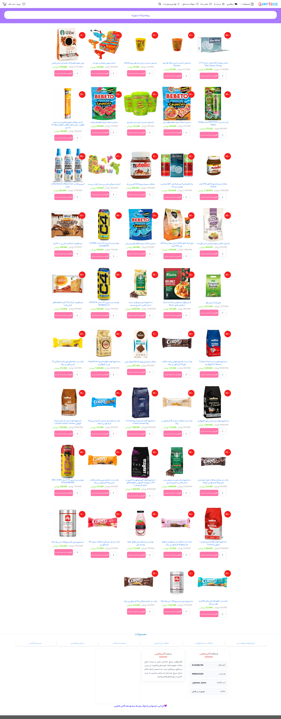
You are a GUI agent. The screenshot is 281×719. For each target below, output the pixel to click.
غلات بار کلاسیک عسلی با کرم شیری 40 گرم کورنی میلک (104, 422)
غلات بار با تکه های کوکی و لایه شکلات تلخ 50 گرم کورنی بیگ (177, 363)
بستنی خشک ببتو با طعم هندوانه (104, 122)
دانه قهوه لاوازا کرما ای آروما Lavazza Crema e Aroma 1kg (140, 422)
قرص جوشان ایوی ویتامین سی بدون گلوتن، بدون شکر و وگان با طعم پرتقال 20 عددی (67, 125)
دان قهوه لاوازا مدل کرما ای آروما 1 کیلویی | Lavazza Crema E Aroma (68, 422)
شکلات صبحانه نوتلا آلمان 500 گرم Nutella (213, 185)
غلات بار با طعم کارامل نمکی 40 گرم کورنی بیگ (213, 602)
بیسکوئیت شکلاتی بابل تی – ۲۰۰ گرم (67, 243)
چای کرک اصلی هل (213, 302)
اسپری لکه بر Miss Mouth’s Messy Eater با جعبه (67, 185)
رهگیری (230, 4)
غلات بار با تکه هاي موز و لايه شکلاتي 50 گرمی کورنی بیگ (68, 363)
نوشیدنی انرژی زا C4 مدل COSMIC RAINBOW (104, 244)
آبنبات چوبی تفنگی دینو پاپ (104, 63)
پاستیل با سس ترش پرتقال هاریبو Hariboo (177, 64)
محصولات (246, 4)
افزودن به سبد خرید (209, 76)
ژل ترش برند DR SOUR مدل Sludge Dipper (213, 123)
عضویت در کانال (198, 691)
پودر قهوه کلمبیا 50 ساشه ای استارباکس (68, 63)
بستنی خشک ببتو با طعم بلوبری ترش (140, 243)
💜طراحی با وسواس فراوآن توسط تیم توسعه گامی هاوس (140, 706)
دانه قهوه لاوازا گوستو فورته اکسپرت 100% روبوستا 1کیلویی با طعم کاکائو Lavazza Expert (140, 483)
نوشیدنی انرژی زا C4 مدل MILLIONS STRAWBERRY (68, 481)
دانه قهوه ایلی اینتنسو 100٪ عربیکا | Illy (177, 601)
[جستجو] (160, 4)
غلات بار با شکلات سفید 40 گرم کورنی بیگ (176, 422)
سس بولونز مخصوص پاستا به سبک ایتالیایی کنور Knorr (177, 303)
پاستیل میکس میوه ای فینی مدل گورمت (213, 243)
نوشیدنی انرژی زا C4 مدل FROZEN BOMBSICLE (104, 303)
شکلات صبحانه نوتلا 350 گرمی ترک (140, 184)
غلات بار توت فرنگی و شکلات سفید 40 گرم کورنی (104, 543)
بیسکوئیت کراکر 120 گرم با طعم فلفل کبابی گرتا (68, 303)
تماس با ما (204, 4)
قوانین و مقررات (169, 4)
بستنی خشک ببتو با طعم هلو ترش (177, 122)
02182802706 (197, 665)
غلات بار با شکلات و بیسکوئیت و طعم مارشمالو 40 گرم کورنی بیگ (177, 543)
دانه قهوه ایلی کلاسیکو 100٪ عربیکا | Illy (68, 542)
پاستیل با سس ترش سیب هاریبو (140, 122)
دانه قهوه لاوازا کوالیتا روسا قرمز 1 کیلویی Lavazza (213, 543)
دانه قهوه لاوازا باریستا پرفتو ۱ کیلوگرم (213, 421)
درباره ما (217, 4)
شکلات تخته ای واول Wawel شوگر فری (140, 361)
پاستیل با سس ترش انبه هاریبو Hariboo (140, 63)
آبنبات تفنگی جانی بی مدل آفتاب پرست (104, 184)
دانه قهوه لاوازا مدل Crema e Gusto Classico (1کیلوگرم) (213, 363)
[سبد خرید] (4, 4)
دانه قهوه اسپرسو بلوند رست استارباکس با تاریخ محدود (140, 303)
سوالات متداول (188, 4)
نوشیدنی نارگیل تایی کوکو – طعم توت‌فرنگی (140, 543)
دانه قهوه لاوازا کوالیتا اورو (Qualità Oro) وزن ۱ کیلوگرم (104, 363)
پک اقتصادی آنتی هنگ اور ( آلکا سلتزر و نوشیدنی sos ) (177, 185)
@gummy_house (199, 682)
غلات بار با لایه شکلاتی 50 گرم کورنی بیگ (140, 601)
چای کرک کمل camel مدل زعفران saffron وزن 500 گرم (176, 244)
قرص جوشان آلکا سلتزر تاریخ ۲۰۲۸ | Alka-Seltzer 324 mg (213, 64)
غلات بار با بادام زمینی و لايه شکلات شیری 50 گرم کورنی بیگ (104, 481)
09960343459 (197, 674)
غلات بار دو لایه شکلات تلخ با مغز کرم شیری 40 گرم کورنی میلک (213, 481)
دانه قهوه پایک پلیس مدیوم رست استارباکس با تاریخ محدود (177, 481)
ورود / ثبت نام (14, 4)
